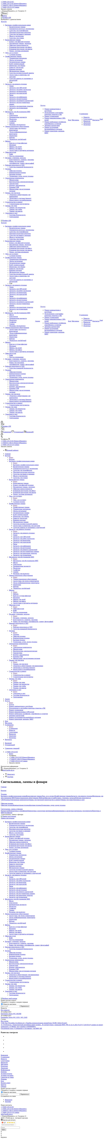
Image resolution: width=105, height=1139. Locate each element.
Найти (3, 1129)
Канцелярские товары (21, 483)
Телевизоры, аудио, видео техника (53, 805)
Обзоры (3, 1086)
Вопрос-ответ (5, 1083)
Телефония (8, 813)
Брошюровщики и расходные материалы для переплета (72, 811)
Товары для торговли (20, 664)
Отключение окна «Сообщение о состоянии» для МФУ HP (21, 1028)
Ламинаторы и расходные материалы (40, 811)
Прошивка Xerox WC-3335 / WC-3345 (14, 1017)
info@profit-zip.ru (8, 770)
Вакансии (4, 1062)
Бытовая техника (35, 805)
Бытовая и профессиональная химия (26, 465)
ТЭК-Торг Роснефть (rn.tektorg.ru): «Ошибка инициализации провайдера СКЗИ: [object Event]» (34, 1023)
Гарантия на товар (7, 1077)
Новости (4, 1059)
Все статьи (4, 1021)
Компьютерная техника (21, 805)
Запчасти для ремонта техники (24, 533)
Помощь (4, 1072)
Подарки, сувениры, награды (23, 618)
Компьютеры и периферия (18, 811)
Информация (5, 1070)
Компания (4, 1055)
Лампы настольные (7, 818)
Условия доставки (7, 1075)
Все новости (5, 1010)
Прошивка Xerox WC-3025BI (11, 1014)
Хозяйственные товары (21, 507)
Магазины (4, 1064)
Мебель (15, 594)
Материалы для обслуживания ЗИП (25, 561)
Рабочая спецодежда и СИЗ (22, 627)
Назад (11, 457)
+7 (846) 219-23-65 (7, 2)
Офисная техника (7, 805)
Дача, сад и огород (19, 500)
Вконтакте (11, 774)
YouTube (10, 777)
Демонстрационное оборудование (25, 579)
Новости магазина (9, 1004)
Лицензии (4, 1068)
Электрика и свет (19, 693)
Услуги (11, 704)
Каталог (12, 459)
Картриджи (5, 811)
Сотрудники (5, 1061)
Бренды (3, 1085)
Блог (2, 1081)
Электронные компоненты (22, 647)
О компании (13, 728)
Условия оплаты (6, 1073)
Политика (4, 1066)
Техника (16, 634)
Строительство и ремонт (21, 675)
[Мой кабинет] (2, 422)
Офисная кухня (18, 608)
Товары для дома (19, 682)
